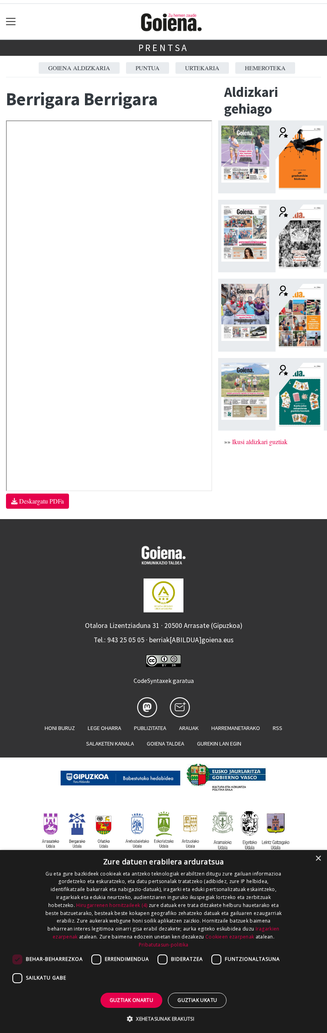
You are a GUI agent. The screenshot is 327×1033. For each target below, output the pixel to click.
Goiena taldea (165, 743)
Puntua (148, 68)
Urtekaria (202, 68)
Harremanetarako (235, 728)
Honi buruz (60, 728)
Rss (277, 728)
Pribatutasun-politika (163, 944)
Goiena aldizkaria (79, 68)
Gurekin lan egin (219, 743)
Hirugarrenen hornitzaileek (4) (111, 905)
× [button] (318, 859)
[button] (163, 1018)
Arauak (189, 728)
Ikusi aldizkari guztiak (260, 441)
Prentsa (163, 47)
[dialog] (163, 941)
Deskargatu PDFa (41, 501)
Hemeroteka (265, 68)
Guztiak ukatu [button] (197, 1000)
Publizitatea (150, 728)
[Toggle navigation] (11, 22)
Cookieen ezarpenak (229, 936)
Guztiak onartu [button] (132, 1000)
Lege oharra (104, 728)
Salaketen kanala (110, 743)
